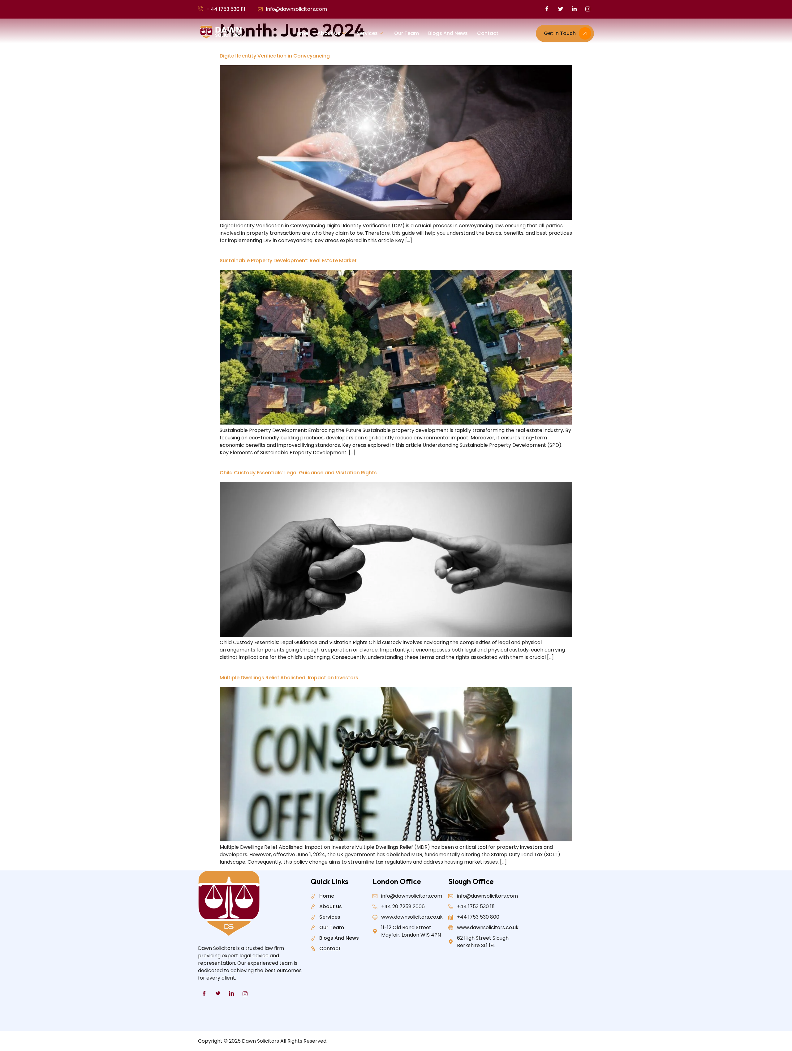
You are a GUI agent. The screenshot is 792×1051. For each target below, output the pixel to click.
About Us (328, 33)
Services (367, 33)
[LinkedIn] (574, 9)
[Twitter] (560, 9)
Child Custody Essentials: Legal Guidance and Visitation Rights (298, 472)
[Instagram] (587, 9)
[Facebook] (547, 9)
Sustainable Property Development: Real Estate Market (288, 260)
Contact (487, 33)
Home (300, 33)
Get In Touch (560, 33)
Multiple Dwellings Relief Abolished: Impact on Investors (289, 677)
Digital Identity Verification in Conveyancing (275, 55)
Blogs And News (448, 33)
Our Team (406, 33)
